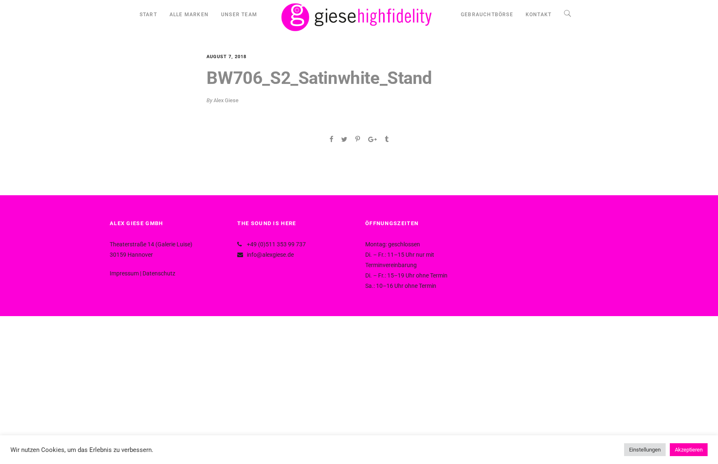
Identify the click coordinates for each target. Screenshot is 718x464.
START (148, 14)
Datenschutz (159, 273)
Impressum (124, 273)
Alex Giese (226, 100)
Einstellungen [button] (645, 450)
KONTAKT (538, 14)
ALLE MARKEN (189, 14)
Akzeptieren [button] (689, 450)
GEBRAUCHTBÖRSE (487, 14)
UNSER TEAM (239, 14)
